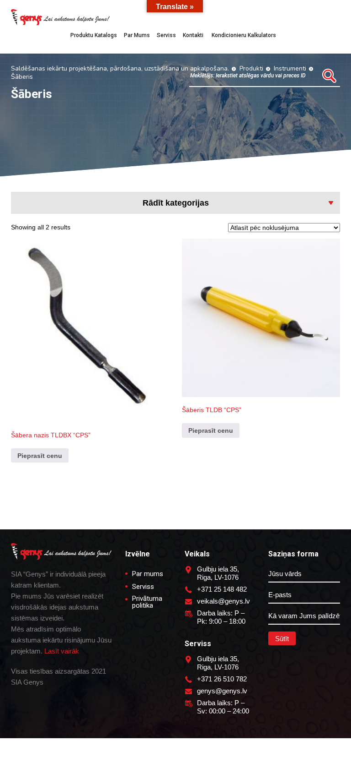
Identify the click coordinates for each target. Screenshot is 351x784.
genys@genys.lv (222, 691)
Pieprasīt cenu (39, 455)
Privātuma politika (147, 602)
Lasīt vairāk (61, 651)
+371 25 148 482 (222, 589)
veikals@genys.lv (223, 601)
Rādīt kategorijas (176, 202)
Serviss (166, 35)
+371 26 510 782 (222, 679)
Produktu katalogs (93, 35)
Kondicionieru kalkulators (243, 35)
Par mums (137, 35)
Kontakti (193, 35)
